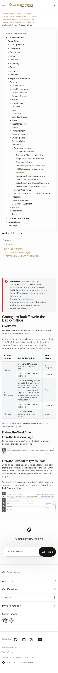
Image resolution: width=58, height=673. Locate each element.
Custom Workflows (22, 190)
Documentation (8, 14)
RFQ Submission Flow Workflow (30, 169)
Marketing (14, 63)
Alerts (14, 214)
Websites (16, 207)
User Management (20, 89)
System (13, 82)
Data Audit (16, 113)
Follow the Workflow (13, 248)
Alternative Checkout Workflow (30, 155)
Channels (16, 106)
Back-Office (26, 14)
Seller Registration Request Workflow (32, 183)
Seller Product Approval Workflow (31, 186)
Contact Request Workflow (28, 179)
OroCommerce (14, 572)
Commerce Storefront (19, 218)
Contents (7, 240)
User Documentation (15, 33)
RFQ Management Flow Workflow (30, 165)
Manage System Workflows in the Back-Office (19, 22)
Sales (12, 56)
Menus (15, 127)
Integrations (17, 103)
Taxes (12, 67)
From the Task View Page (17, 252)
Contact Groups (19, 96)
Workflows (16, 144)
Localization (17, 210)
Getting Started (17, 44)
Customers (15, 52)
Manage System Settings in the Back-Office (19, 17)
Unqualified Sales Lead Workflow (30, 176)
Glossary (12, 225)
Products (14, 59)
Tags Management (20, 124)
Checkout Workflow (25, 151)
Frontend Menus (19, 131)
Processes (16, 197)
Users (18, 14)
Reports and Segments (20, 78)
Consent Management (22, 204)
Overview (7, 244)
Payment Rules (18, 141)
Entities (15, 120)
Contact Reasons (19, 92)
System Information (21, 200)
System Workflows (22, 148)
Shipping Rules (18, 137)
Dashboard (15, 48)
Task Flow (20, 172)
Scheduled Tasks (19, 117)
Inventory (14, 71)
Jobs (14, 110)
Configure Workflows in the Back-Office (17, 19)
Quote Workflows (24, 162)
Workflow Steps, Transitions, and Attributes (32, 193)
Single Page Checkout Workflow (30, 158)
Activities (14, 74)
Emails (15, 99)
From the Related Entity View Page (22, 255)
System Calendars (20, 134)
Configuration (18, 85)
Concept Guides (16, 37)
